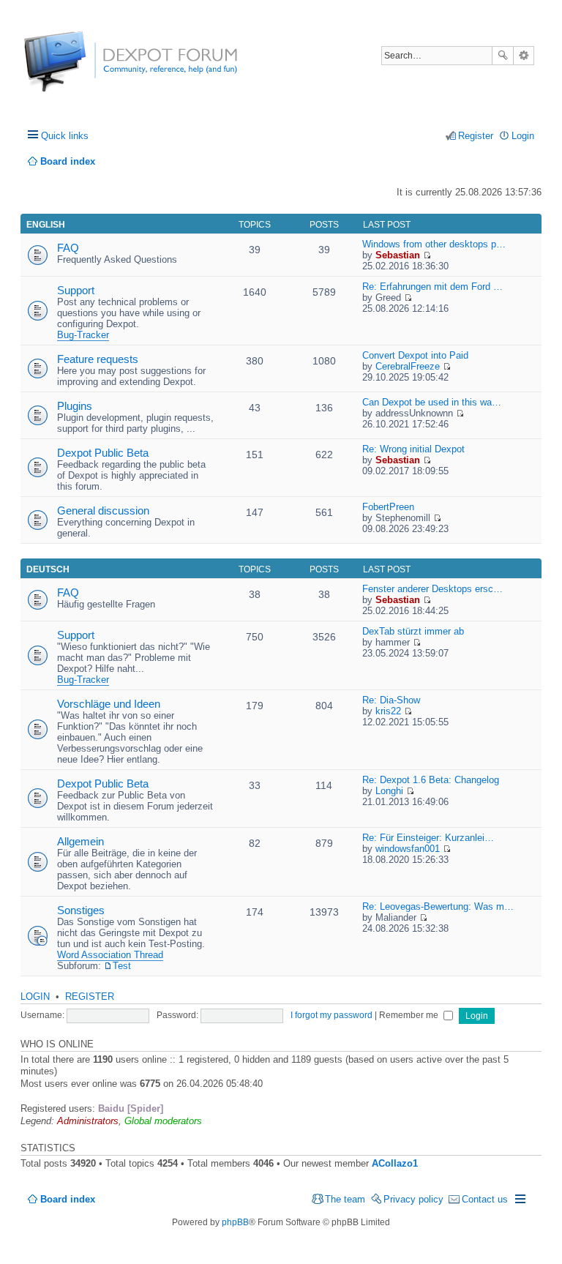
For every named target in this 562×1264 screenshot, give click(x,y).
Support (75, 290)
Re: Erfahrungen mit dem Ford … (432, 286)
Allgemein (80, 841)
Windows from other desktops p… (434, 244)
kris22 (388, 711)
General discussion (103, 510)
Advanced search (523, 55)
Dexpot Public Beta (103, 452)
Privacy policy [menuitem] (413, 1199)
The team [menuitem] (345, 1199)
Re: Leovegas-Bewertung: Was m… (438, 906)
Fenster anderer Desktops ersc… (432, 588)
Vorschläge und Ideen (108, 704)
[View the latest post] (427, 255)
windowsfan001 (407, 848)
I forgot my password (331, 1015)
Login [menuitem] (523, 135)
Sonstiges (81, 910)
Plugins (74, 406)
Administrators (88, 1120)
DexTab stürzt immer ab (413, 631)
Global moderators (163, 1120)
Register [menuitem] (475, 135)
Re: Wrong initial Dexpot (413, 449)
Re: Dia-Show (391, 700)
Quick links (65, 135)
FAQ (68, 248)
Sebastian (397, 255)
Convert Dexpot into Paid (415, 355)
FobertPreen (388, 506)
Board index (67, 1199)
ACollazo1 (395, 1163)
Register (89, 996)
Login (35, 996)
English (45, 225)
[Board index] (78, 69)
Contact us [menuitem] (485, 1199)
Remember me (410, 1015)
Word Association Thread (110, 954)
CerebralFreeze (407, 366)
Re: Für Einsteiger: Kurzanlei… (428, 837)
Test (122, 965)
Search (503, 55)
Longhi (389, 790)
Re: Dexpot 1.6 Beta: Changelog (430, 779)
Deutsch (48, 569)
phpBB (235, 1222)
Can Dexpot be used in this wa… (431, 402)
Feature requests (97, 359)
